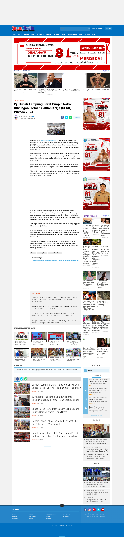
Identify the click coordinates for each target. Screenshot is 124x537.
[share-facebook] (62, 117)
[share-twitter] (66, 117)
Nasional (49, 34)
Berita (90, 370)
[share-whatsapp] (70, 117)
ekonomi (56, 34)
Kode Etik (92, 514)
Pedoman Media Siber (102, 514)
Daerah (26, 34)
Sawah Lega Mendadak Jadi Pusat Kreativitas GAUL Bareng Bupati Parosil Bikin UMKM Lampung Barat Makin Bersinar (97, 457)
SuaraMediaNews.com (48, 140)
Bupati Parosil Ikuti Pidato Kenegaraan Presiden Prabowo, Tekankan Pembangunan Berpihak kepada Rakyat (56, 436)
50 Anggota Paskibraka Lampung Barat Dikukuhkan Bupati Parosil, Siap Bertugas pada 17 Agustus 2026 (55, 399)
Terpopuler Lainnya (96, 416)
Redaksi (86, 514)
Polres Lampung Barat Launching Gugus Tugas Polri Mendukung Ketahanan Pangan (56, 260)
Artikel (33, 34)
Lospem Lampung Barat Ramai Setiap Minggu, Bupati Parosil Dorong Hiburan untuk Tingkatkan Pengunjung (56, 387)
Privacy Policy (94, 516)
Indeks (20, 34)
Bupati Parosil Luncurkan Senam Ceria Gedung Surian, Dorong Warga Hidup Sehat (55, 410)
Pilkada (59, 253)
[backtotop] (62, 505)
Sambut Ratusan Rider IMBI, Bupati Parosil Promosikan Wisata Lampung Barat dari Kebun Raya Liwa (97, 485)
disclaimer (102, 516)
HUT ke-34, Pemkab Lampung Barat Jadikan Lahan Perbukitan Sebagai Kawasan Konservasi (98, 400)
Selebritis (66, 516)
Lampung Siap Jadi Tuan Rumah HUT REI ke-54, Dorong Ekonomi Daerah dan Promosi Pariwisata (96, 441)
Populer (108, 28)
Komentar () (77, 117)
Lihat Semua (47, 445)
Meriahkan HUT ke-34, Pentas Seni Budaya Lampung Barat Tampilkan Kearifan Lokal (98, 381)
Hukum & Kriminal (51, 514)
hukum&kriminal (72, 34)
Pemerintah (52, 253)
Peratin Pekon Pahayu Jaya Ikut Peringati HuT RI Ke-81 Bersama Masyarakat (56, 422)
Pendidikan (40, 34)
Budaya (87, 34)
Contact (86, 516)
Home (14, 34)
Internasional (67, 514)
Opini (93, 34)
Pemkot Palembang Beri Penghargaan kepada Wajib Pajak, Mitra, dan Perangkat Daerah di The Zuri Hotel (97, 449)
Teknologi (15, 518)
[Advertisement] (62, 12)
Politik (63, 34)
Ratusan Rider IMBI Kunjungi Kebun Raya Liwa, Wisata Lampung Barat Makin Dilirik (97, 492)
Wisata (81, 34)
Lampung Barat (41, 253)
